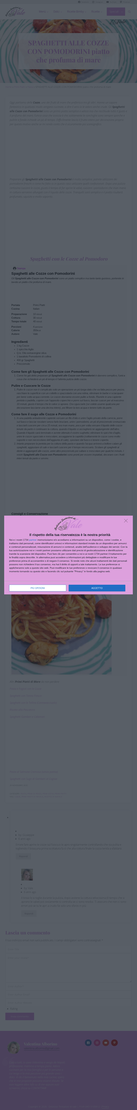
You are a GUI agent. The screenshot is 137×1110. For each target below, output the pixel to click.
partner (33, 540)
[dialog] (68, 555)
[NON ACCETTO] (126, 521)
